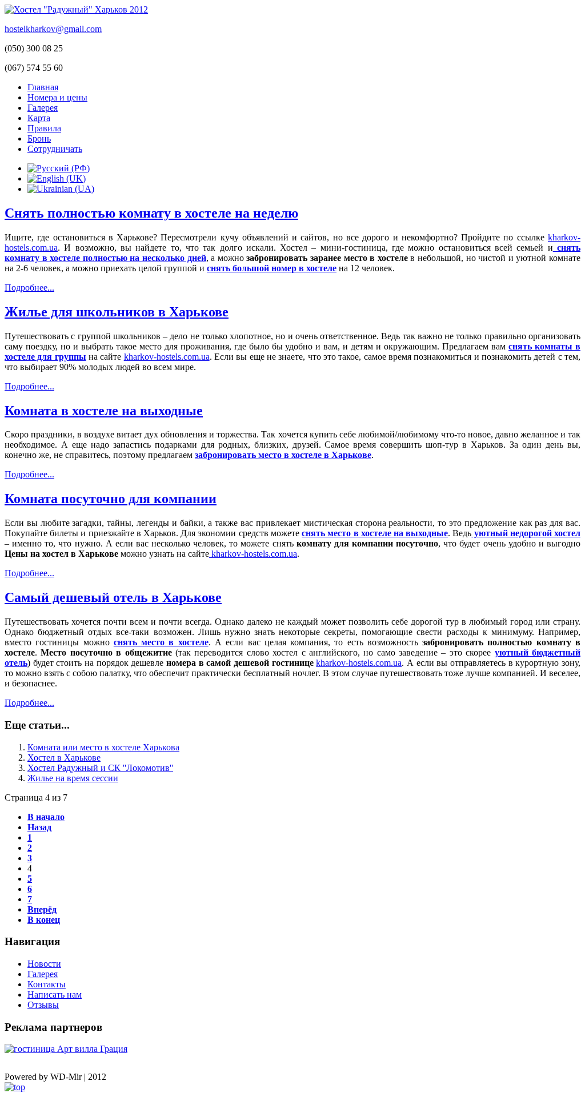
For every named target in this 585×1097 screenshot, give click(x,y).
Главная (42, 87)
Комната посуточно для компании (111, 498)
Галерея (42, 107)
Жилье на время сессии (72, 778)
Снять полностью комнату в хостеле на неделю (151, 213)
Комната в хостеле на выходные (104, 410)
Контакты (46, 984)
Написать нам (54, 994)
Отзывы (43, 1005)
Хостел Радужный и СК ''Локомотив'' (100, 768)
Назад (39, 827)
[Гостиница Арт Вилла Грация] (66, 1049)
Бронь (39, 138)
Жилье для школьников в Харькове (117, 311)
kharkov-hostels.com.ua (167, 356)
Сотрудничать (54, 149)
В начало (46, 817)
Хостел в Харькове (64, 757)
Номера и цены (57, 97)
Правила (44, 128)
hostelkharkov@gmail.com (53, 29)
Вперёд (42, 909)
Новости (44, 964)
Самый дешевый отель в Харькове (113, 597)
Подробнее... (29, 287)
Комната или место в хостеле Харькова (103, 747)
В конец (43, 920)
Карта (38, 118)
